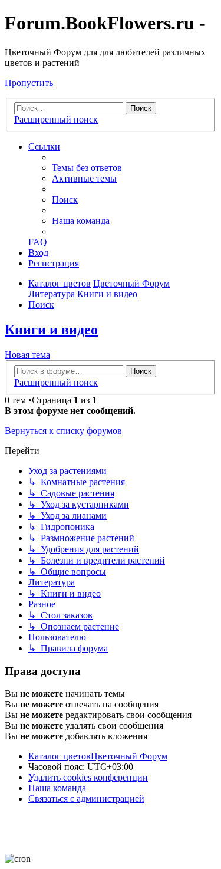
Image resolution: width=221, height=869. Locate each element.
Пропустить (29, 83)
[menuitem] (87, 168)
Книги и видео (51, 329)
